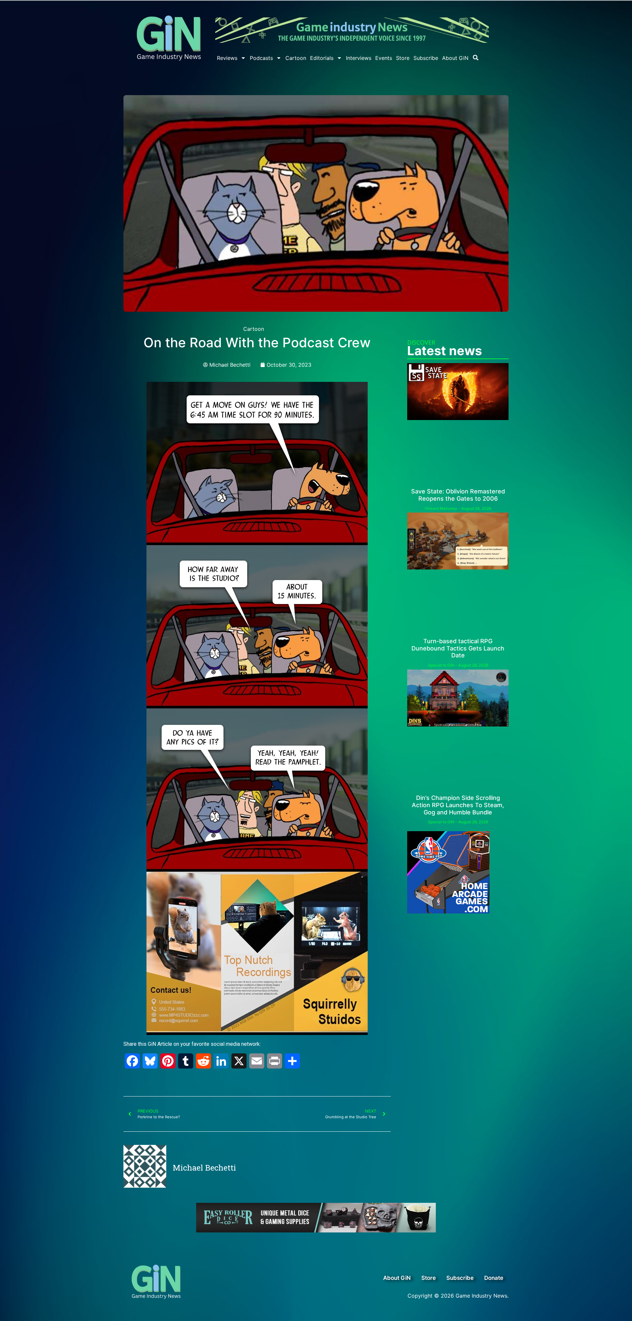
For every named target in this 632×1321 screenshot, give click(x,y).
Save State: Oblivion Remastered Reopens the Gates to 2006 (458, 495)
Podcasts (261, 58)
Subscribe (425, 58)
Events (383, 58)
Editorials (321, 58)
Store (402, 58)
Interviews (358, 58)
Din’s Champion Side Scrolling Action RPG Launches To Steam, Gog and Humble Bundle (458, 804)
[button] (476, 58)
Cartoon (295, 58)
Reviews (227, 58)
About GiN (455, 58)
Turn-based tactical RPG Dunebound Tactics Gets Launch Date (457, 648)
